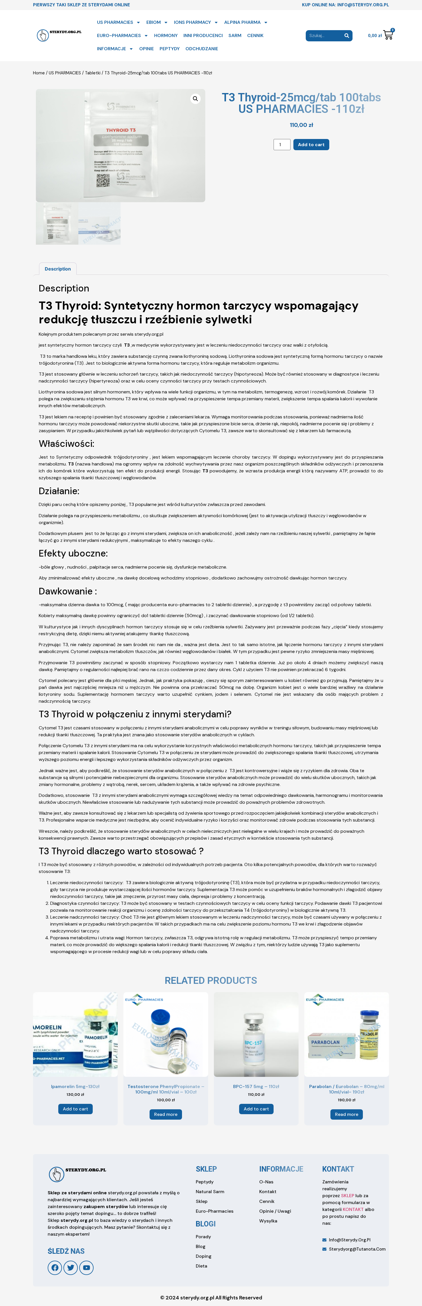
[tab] (58, 268)
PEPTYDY (170, 49)
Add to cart (311, 145)
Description (58, 269)
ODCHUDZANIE (201, 49)
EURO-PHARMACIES (119, 35)
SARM (235, 35)
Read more (165, 1114)
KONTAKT (353, 1209)
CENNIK (255, 35)
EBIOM (153, 22)
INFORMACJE (111, 49)
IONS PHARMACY (192, 22)
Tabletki (92, 73)
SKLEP (347, 1196)
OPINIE (146, 49)
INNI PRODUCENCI (203, 35)
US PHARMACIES (115, 22)
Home (39, 73)
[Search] (347, 35)
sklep (206, 1169)
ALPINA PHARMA (242, 22)
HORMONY (166, 35)
